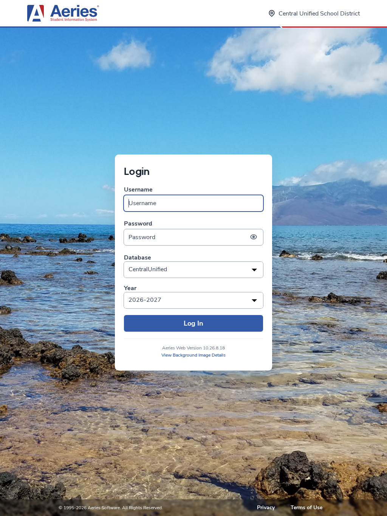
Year (130, 288)
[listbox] (193, 270)
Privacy (266, 507)
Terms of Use (306, 507)
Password (138, 224)
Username (138, 190)
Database (137, 258)
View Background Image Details (193, 355)
